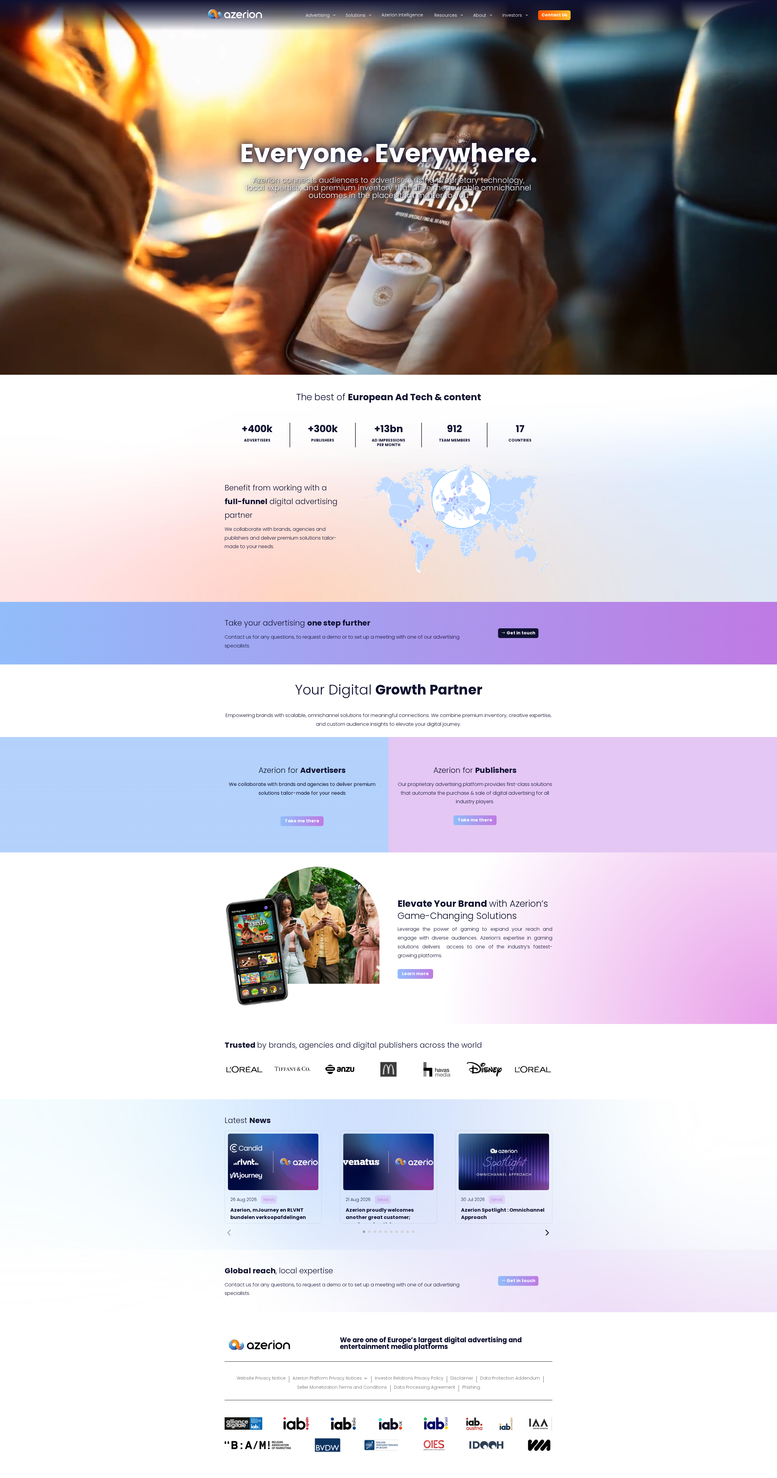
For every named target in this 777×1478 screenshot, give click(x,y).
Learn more (415, 974)
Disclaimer (461, 1378)
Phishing (471, 1387)
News (269, 1199)
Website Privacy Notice (261, 1378)
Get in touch (521, 633)
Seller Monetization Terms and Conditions (342, 1387)
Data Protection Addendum (510, 1378)
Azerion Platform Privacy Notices (327, 1378)
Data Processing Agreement (424, 1387)
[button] (364, 1232)
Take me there (302, 821)
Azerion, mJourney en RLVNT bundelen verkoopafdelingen (268, 1214)
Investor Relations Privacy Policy (409, 1378)
